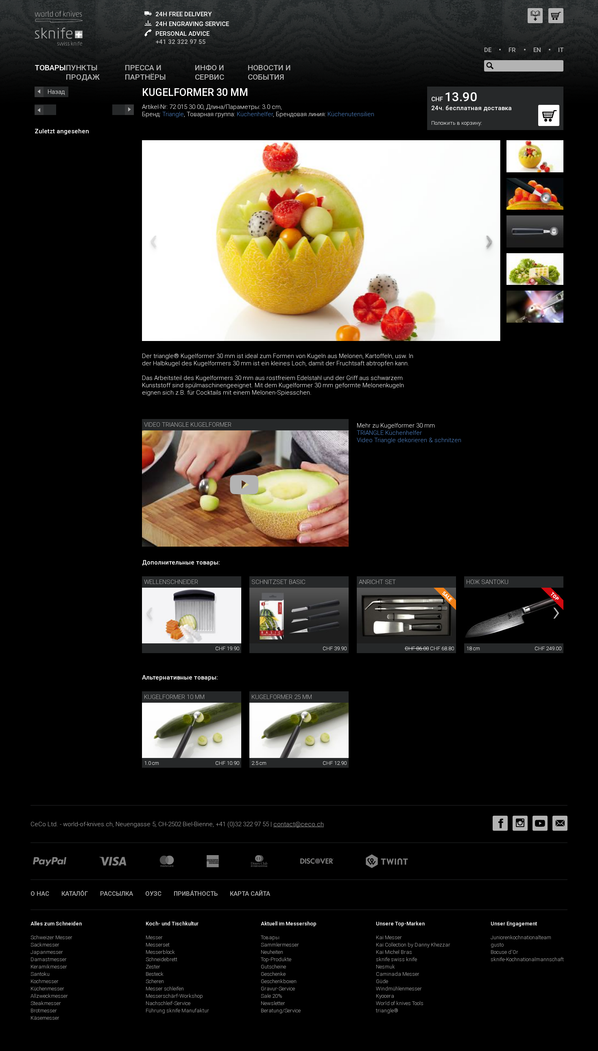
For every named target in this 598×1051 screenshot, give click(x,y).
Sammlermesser (280, 945)
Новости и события (269, 72)
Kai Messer (389, 937)
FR (512, 50)
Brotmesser (44, 1011)
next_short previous (45, 109)
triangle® (387, 1011)
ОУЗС (153, 893)
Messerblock (160, 952)
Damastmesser (49, 959)
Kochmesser (45, 981)
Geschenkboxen (279, 981)
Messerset (158, 945)
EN (537, 50)
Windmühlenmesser (399, 989)
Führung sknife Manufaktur (177, 1011)
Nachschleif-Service (168, 1003)
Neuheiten (272, 952)
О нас (40, 893)
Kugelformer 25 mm (281, 697)
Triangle (173, 114)
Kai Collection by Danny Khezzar (413, 945)
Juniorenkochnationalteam (521, 937)
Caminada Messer (397, 974)
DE (487, 50)
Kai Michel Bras (394, 952)
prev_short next (123, 109)
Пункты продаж (83, 72)
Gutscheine (273, 967)
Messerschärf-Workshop (174, 996)
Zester (153, 967)
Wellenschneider (171, 582)
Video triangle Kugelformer (187, 424)
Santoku (40, 974)
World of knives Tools (399, 1003)
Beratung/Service (281, 1011)
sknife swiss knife (396, 959)
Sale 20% (271, 996)
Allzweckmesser (49, 996)
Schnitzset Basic (278, 582)
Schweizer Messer (51, 937)
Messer (154, 937)
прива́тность (196, 893)
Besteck (155, 974)
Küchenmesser (47, 989)
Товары (50, 67)
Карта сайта (250, 893)
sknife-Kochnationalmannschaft (527, 959)
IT (560, 50)
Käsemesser (45, 1018)
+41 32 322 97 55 (180, 42)
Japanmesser (47, 952)
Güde (382, 981)
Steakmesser (46, 1003)
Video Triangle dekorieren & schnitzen (409, 440)
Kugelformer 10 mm (174, 697)
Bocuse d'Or (504, 952)
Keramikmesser (49, 967)
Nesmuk (385, 967)
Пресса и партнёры (145, 72)
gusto (497, 945)
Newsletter (273, 1003)
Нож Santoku (487, 582)
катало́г (74, 893)
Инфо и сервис (209, 72)
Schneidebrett (161, 959)
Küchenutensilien (350, 114)
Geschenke (273, 974)
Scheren (155, 981)
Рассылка (116, 893)
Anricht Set (377, 582)
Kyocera (385, 996)
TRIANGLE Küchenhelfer (389, 432)
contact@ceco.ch (298, 824)
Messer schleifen (165, 989)
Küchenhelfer (255, 114)
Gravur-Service (278, 989)
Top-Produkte (276, 959)
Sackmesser (45, 945)
